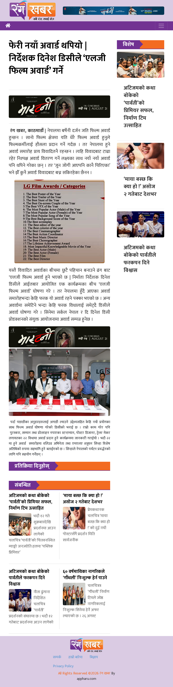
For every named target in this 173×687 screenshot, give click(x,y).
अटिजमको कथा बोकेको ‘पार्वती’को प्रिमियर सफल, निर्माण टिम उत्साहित (139, 107)
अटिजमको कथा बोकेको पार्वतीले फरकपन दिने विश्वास (140, 259)
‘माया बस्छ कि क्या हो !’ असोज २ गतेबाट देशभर (140, 187)
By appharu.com (96, 676)
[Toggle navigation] (161, 25)
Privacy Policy (63, 666)
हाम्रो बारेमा (75, 657)
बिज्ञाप (94, 657)
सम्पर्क (57, 657)
